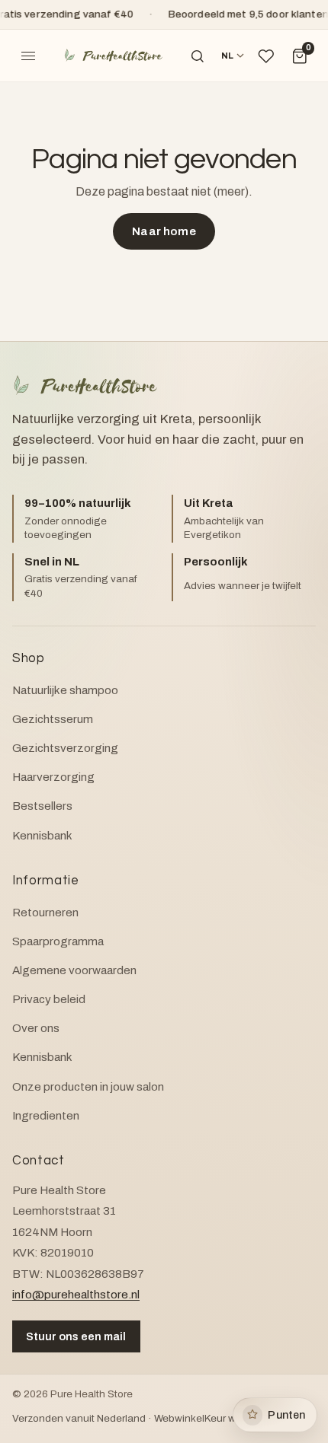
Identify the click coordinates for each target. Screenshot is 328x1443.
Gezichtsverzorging (65, 748)
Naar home (163, 231)
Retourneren (45, 912)
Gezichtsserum (52, 719)
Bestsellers (42, 806)
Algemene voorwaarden (74, 970)
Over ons (35, 1028)
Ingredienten (45, 1116)
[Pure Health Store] (112, 56)
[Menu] (28, 56)
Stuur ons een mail (76, 1336)
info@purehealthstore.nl (76, 1295)
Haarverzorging (53, 777)
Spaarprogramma (58, 941)
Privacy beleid (48, 999)
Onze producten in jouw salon (88, 1087)
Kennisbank (42, 836)
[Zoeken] (198, 56)
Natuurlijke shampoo (65, 690)
